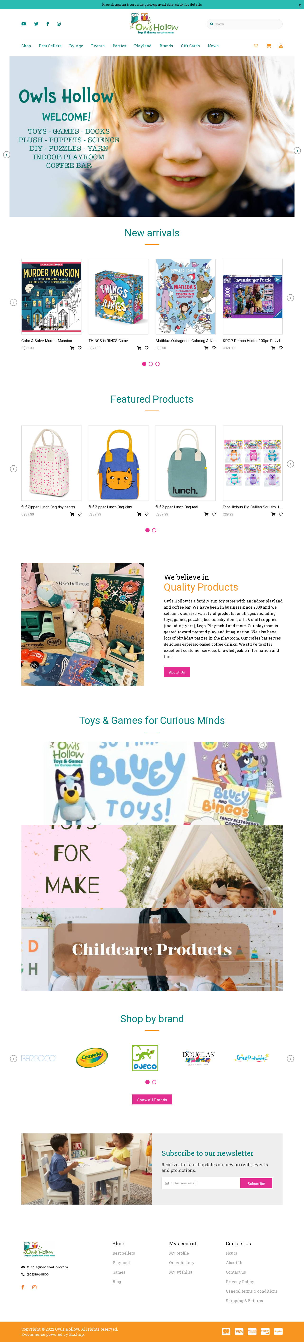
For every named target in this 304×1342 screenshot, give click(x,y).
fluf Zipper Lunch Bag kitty (110, 507)
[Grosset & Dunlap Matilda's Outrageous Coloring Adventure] (186, 296)
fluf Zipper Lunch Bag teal (177, 507)
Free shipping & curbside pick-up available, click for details (152, 4)
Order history (182, 1262)
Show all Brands (152, 1099)
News (213, 45)
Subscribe (256, 1183)
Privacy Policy (240, 1281)
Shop (26, 45)
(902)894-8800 (38, 1274)
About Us (177, 672)
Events (97, 45)
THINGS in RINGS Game (108, 341)
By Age (76, 45)
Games (119, 1272)
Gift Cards (190, 45)
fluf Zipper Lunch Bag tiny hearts (48, 507)
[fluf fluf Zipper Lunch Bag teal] (186, 463)
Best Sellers (50, 45)
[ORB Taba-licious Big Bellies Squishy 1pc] (253, 463)
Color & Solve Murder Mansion (46, 341)
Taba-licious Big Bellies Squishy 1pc (253, 507)
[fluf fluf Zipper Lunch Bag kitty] (119, 463)
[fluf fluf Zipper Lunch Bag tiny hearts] (51, 463)
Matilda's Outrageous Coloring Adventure (189, 341)
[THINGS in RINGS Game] (119, 296)
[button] (144, 364)
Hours (231, 1253)
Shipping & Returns (244, 1300)
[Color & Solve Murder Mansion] (51, 296)
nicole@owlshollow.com (47, 1267)
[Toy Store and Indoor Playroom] (155, 35)
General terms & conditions (252, 1291)
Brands (166, 45)
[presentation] (6, 154)
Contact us (236, 1272)
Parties (119, 45)
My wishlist (180, 1272)
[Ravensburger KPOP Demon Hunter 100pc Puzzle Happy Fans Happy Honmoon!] (253, 296)
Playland (143, 45)
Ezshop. (77, 1334)
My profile (179, 1253)
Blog (117, 1281)
